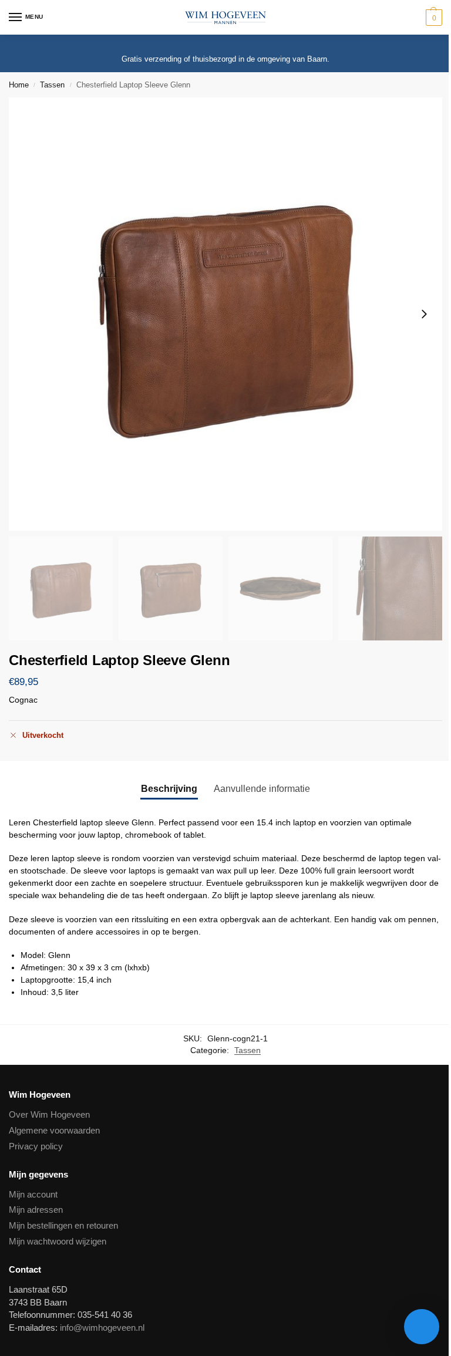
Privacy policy (36, 1146)
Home (19, 84)
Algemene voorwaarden (54, 1130)
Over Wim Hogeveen (49, 1114)
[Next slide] (424, 314)
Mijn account (33, 1194)
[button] (432, 17)
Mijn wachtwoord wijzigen (57, 1241)
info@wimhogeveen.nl (102, 1328)
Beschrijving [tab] (169, 789)
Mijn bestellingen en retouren (63, 1225)
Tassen (52, 84)
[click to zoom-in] (225, 314)
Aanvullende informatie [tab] (262, 789)
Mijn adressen (36, 1210)
